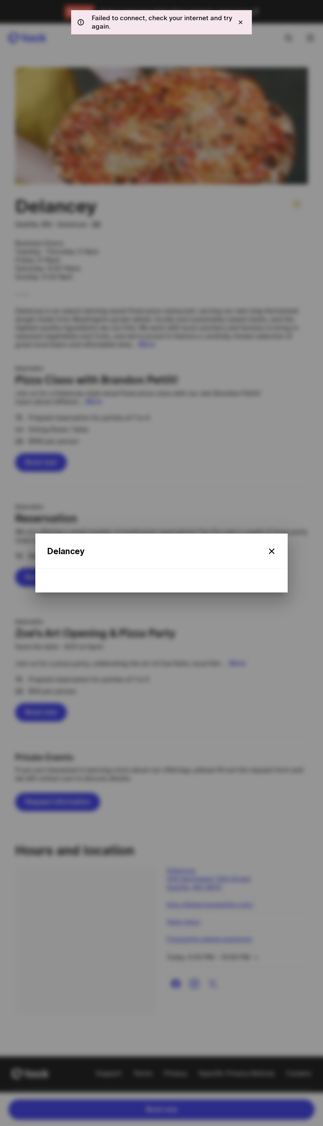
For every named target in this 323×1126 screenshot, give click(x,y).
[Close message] (240, 22)
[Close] (271, 551)
